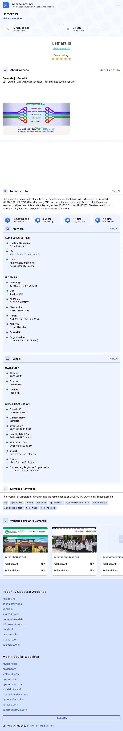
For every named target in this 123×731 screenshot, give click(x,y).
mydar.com (9, 668)
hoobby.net (9, 598)
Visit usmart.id (11, 18)
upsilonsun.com (12, 684)
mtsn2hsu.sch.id (15, 557)
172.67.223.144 (31, 254)
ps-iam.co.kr (10, 634)
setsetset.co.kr (11, 644)
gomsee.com (10, 704)
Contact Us (61, 718)
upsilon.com (10, 679)
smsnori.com (10, 639)
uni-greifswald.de (13, 619)
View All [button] (116, 191)
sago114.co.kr (11, 614)
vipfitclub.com (11, 674)
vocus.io (8, 609)
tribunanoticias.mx (14, 624)
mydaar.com (10, 663)
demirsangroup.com (15, 709)
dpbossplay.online (13, 699)
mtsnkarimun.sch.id (66, 557)
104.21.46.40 (16, 254)
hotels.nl (8, 629)
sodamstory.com (13, 603)
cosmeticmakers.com (15, 694)
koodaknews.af (12, 689)
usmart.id (103, 199)
